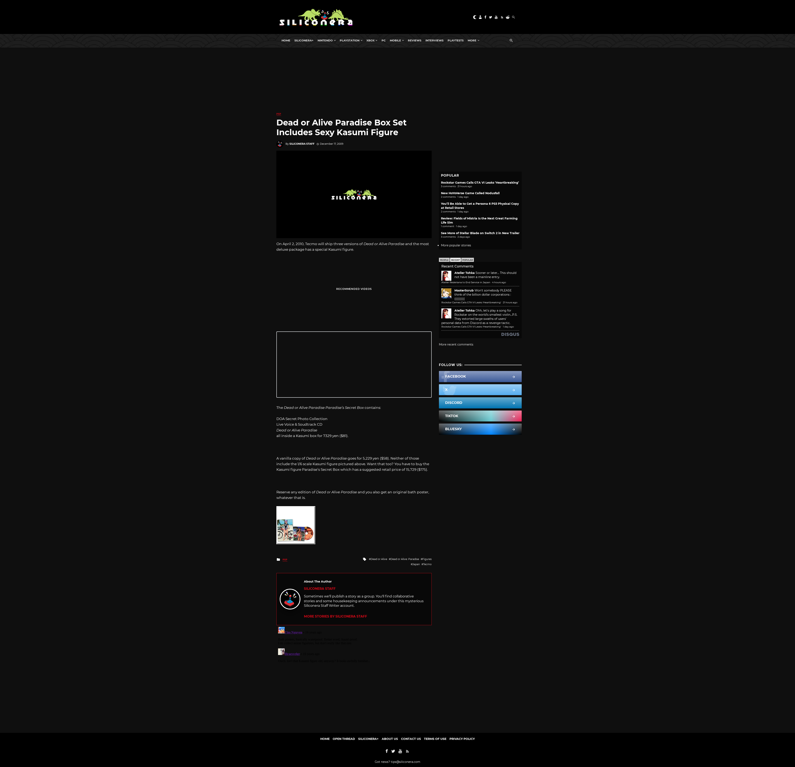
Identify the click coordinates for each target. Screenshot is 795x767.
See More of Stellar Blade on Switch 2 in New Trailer (480, 233)
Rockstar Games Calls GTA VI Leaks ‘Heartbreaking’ (480, 182)
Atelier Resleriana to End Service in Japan (465, 282)
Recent (455, 260)
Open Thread (344, 739)
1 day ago (508, 326)
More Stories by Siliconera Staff (335, 616)
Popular (467, 260)
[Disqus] (354, 677)
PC (384, 40)
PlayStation (349, 40)
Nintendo (325, 40)
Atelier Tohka (464, 273)
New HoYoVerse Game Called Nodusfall (470, 193)
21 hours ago (510, 302)
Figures (427, 559)
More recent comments (456, 344)
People (444, 260)
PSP (278, 114)
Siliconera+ (303, 40)
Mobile (395, 40)
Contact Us (411, 739)
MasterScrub (464, 290)
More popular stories (456, 245)
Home (286, 40)
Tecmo (427, 564)
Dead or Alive (379, 559)
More (472, 40)
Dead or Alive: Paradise (404, 559)
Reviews (414, 40)
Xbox (370, 40)
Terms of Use (435, 739)
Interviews (434, 40)
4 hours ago (499, 282)
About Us (390, 739)
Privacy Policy (462, 739)
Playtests (456, 40)
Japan (416, 564)
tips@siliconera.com (405, 762)
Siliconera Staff (301, 143)
